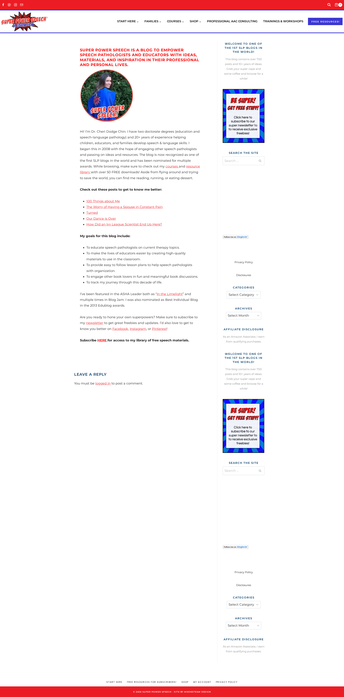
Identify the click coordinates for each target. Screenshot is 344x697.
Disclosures (243, 275)
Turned (92, 213)
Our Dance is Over (101, 219)
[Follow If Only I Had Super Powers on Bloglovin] (243, 237)
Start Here (114, 682)
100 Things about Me (103, 201)
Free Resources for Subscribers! (152, 682)
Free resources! (325, 21)
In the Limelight (170, 294)
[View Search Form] (329, 5)
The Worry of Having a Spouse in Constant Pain (124, 207)
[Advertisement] (249, 195)
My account (202, 682)
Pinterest (159, 329)
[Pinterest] (9, 5)
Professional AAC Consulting (232, 21)
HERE (102, 340)
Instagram (138, 329)
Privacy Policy (244, 262)
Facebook (120, 329)
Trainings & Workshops (283, 21)
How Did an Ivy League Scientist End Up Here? (124, 224)
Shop (184, 682)
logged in (103, 383)
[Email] (22, 5)
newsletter (94, 323)
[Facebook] (3, 5)
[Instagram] (15, 5)
